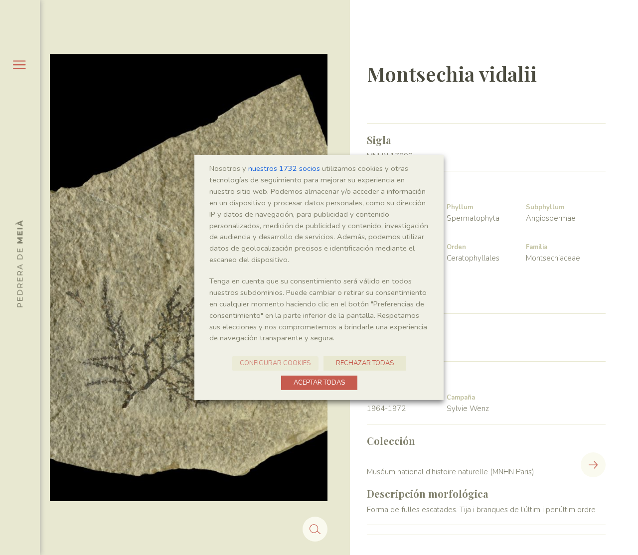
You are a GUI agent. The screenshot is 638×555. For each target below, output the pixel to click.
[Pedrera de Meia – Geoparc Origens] (19, 263)
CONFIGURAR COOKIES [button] (275, 363)
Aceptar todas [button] (319, 382)
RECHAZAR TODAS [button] (365, 363)
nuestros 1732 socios (284, 168)
